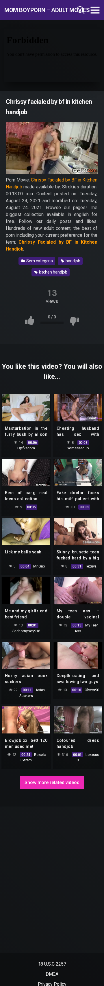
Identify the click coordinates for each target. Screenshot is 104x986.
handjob (72, 261)
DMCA (52, 974)
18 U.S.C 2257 (52, 964)
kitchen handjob (53, 272)
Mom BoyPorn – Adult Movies (33, 10)
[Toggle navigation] (95, 10)
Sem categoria (39, 261)
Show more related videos (52, 782)
